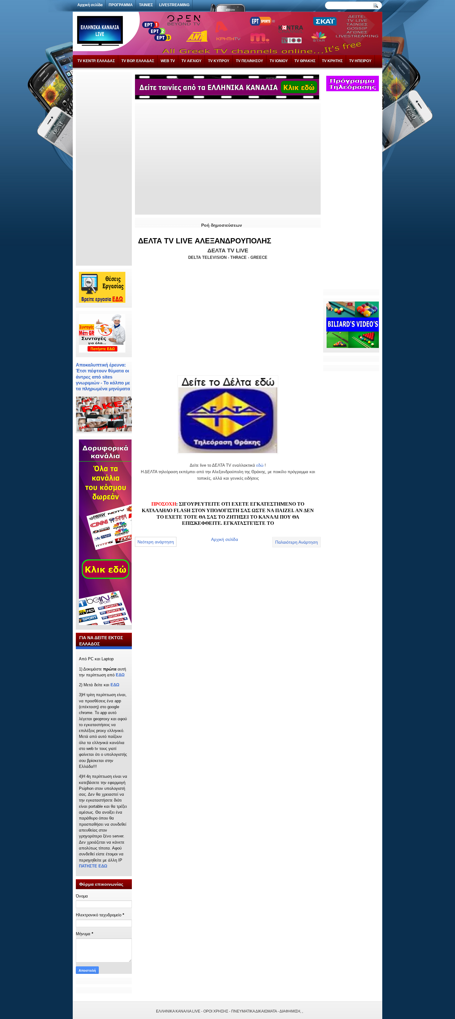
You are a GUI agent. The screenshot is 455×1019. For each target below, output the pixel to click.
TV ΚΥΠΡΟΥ (218, 61)
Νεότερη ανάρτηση (155, 541)
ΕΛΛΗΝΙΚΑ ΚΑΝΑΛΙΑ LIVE (178, 1011)
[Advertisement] (103, 168)
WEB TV (168, 61)
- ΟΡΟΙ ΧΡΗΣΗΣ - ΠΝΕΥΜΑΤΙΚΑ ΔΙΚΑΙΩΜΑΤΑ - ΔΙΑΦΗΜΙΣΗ (250, 1011)
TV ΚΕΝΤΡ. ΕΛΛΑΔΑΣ (96, 61)
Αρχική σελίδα (224, 539)
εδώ (259, 465)
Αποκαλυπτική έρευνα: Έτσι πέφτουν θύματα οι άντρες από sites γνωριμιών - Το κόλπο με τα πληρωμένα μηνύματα (103, 376)
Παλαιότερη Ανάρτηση (296, 542)
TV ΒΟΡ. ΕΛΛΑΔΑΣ (137, 61)
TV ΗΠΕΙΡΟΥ (360, 61)
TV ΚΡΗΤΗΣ (332, 61)
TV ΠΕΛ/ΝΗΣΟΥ (249, 61)
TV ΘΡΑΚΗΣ (304, 61)
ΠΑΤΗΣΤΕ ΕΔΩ (93, 866)
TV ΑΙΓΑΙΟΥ (191, 61)
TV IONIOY (279, 61)
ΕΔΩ (120, 675)
